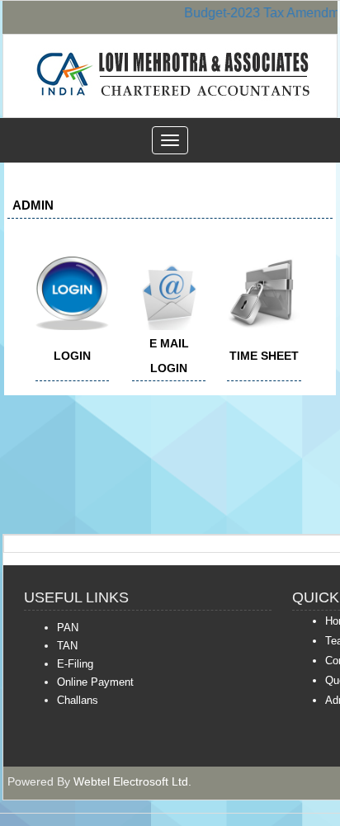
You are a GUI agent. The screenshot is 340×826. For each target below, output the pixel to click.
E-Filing (75, 664)
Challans (77, 700)
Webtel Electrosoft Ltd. (132, 781)
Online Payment (95, 682)
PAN (67, 627)
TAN (67, 646)
